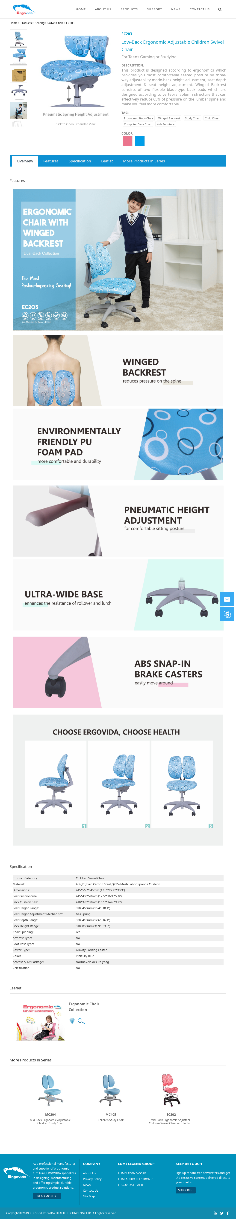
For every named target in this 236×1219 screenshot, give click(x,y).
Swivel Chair (55, 23)
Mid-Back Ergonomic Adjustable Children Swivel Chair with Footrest (171, 1121)
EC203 (70, 23)
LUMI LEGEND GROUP (136, 1163)
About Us (89, 1173)
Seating (39, 23)
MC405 (111, 1114)
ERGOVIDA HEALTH (131, 1185)
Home (81, 9)
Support (154, 9)
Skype (227, 614)
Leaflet (107, 161)
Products (129, 9)
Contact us (200, 9)
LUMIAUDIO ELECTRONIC (135, 1179)
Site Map (89, 1196)
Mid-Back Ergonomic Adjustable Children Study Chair (50, 1121)
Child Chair (212, 118)
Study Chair (192, 118)
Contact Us (90, 1190)
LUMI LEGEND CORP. (132, 1173)
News (175, 9)
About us (103, 9)
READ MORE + (46, 1196)
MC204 (50, 1114)
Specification (80, 161)
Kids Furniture (165, 124)
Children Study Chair (111, 1120)
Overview (25, 161)
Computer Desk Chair (138, 124)
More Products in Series (144, 161)
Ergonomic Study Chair (138, 118)
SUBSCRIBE (185, 1190)
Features (51, 161)
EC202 (171, 1114)
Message (227, 599)
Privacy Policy (92, 1179)
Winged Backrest (169, 118)
